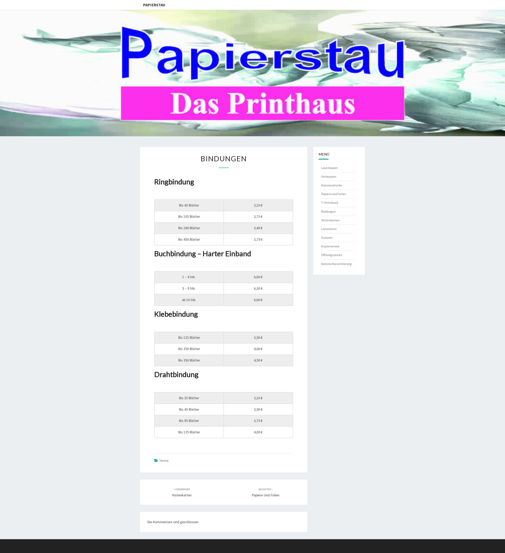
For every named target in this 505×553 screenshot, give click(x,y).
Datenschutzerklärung (336, 264)
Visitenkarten (330, 220)
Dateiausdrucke (331, 185)
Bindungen (328, 211)
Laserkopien (329, 168)
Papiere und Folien (333, 194)
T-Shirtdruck (329, 203)
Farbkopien (328, 176)
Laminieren (329, 229)
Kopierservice (330, 246)
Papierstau (154, 4)
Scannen (327, 237)
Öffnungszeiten (331, 255)
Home (163, 460)
